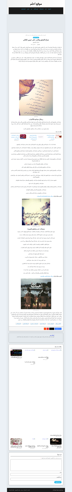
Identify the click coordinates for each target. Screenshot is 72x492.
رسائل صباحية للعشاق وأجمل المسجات (45, 196)
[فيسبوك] (53, 338)
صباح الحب (18, 323)
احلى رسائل (58, 323)
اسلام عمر (38, 44)
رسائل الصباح (42, 323)
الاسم (61, 472)
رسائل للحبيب (25, 323)
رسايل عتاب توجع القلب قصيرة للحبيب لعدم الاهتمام (30, 446)
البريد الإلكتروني (59, 477)
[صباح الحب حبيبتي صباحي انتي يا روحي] (29, 355)
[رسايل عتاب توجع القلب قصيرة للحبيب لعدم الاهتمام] (29, 441)
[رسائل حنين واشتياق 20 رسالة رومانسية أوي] (56, 441)
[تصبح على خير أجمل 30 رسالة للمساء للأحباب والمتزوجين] (58, 136)
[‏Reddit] (45, 329)
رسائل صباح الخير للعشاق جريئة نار (56, 435)
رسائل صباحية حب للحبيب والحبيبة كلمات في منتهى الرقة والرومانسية (16, 446)
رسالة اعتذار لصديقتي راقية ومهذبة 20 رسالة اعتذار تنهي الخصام (33, 137)
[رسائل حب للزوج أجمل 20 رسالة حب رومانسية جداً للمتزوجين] (23, 136)
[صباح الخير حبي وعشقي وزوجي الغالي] (42, 352)
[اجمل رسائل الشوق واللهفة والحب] (16, 352)
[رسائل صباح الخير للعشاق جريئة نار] (56, 391)
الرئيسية (44, 35)
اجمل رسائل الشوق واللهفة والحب (16, 357)
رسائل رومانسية (40, 35)
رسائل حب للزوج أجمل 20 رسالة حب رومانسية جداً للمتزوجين (15, 137)
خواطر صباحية (50, 323)
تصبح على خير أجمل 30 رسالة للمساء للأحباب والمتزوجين (50, 137)
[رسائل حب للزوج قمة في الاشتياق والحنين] (42, 441)
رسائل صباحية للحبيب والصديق (46, 276)
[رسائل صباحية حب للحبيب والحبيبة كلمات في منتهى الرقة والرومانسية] (16, 441)
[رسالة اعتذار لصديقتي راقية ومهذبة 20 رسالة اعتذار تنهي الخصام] (41, 136)
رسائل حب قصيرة (34, 323)
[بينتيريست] (48, 329)
